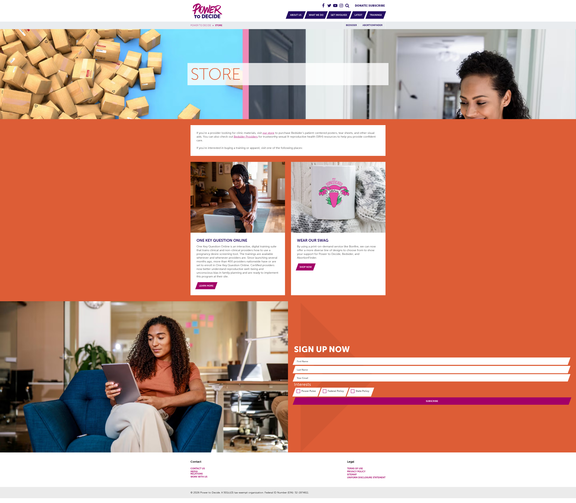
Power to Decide (200, 25)
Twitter (329, 4)
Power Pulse (308, 391)
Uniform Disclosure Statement (366, 477)
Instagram (341, 4)
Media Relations (196, 472)
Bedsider (351, 25)
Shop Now (306, 267)
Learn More (206, 285)
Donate (361, 5)
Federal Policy (336, 391)
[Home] (207, 10)
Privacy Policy (356, 471)
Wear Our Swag (312, 240)
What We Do (316, 15)
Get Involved (339, 15)
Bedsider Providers (246, 136)
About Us (295, 15)
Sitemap (352, 474)
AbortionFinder (372, 25)
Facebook (323, 4)
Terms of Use (355, 468)
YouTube (335, 4)
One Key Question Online (221, 240)
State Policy (362, 391)
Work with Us (198, 477)
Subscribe (377, 5)
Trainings (376, 15)
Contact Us (197, 468)
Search (347, 4)
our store (268, 133)
